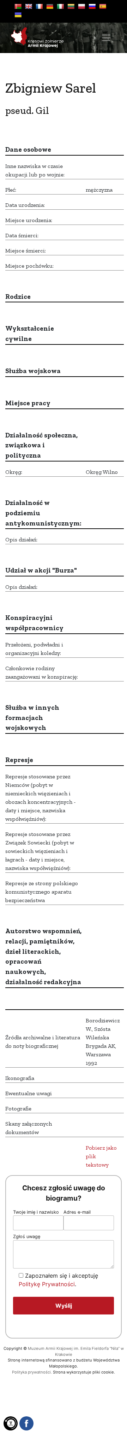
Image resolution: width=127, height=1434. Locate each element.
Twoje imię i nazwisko (36, 1212)
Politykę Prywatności (47, 1284)
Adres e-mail (77, 1212)
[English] (28, 6)
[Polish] (81, 6)
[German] (49, 6)
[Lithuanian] (70, 6)
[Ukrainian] (18, 15)
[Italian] (60, 6)
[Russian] (92, 6)
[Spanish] (102, 6)
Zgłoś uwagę (26, 1236)
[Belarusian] (18, 6)
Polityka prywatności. (32, 1372)
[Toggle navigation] (106, 38)
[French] (39, 6)
